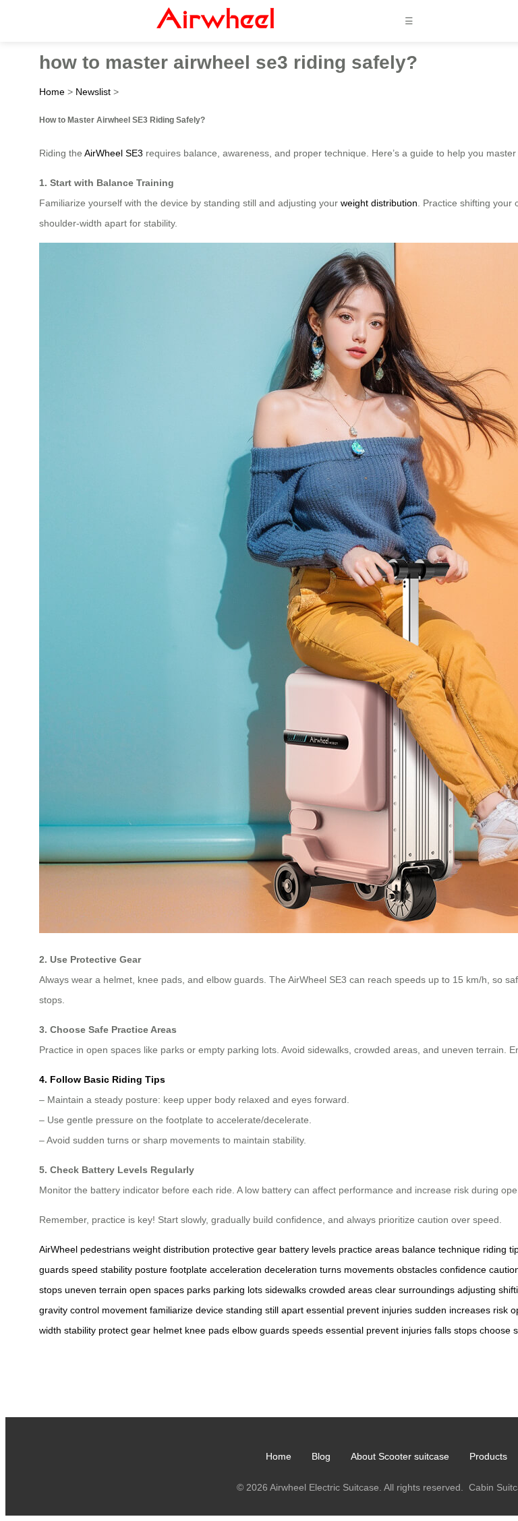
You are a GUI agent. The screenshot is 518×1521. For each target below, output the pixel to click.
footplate (188, 1269)
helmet (167, 1330)
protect (113, 1330)
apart (292, 1310)
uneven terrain (96, 1289)
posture (151, 1269)
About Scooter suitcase (400, 1456)
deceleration (290, 1269)
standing (244, 1310)
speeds (307, 1330)
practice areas (369, 1249)
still (272, 1310)
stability (116, 1269)
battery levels (307, 1249)
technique (459, 1249)
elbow (244, 1330)
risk (500, 1310)
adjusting (476, 1289)
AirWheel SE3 (113, 153)
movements (369, 1269)
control (84, 1310)
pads (218, 1330)
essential (325, 1310)
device (209, 1310)
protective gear (244, 1249)
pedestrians (105, 1249)
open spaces (157, 1289)
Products (488, 1456)
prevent (363, 1310)
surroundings (427, 1289)
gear (140, 1330)
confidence (463, 1269)
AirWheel (58, 1249)
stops (465, 1330)
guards (274, 1330)
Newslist (93, 91)
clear (385, 1289)
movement (124, 1310)
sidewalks (285, 1289)
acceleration (236, 1269)
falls (442, 1330)
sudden (431, 1310)
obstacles (417, 1269)
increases (469, 1310)
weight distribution (379, 203)
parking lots (237, 1289)
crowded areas (340, 1289)
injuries (397, 1310)
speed (84, 1269)
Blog (321, 1456)
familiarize (171, 1310)
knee (195, 1330)
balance (419, 1249)
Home (52, 91)
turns (330, 1269)
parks (198, 1289)
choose (495, 1330)
